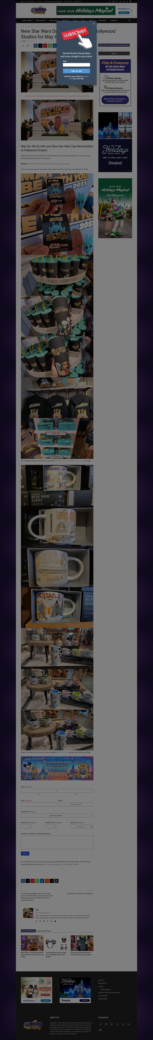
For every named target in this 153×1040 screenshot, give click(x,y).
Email (65, 61)
